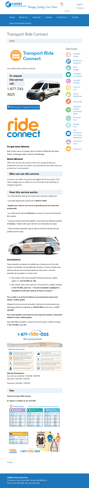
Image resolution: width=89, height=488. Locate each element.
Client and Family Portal (20, 23)
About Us (23, 17)
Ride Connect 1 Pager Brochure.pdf (24, 107)
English (80, 4)
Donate (75, 17)
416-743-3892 (18, 483)
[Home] (15, 4)
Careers (48, 17)
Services (36, 17)
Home (12, 17)
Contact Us (62, 17)
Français (80, 8)
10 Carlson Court (14, 480)
